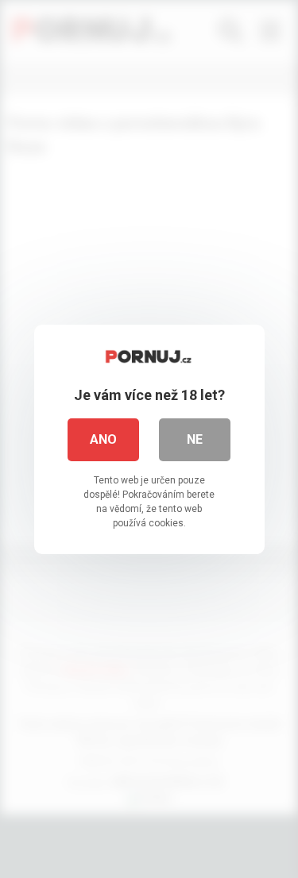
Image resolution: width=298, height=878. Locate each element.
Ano (103, 439)
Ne (195, 439)
